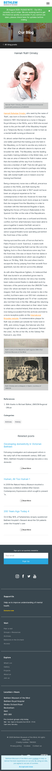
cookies (35, 758)
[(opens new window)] (17, 576)
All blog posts (11, 44)
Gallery (6, 667)
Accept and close (26, 767)
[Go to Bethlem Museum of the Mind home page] (10, 3)
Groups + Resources (12, 632)
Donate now (9, 610)
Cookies (27, 746)
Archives (8, 422)
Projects (7, 670)
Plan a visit (8, 629)
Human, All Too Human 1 (17, 479)
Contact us (37, 746)
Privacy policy (16, 746)
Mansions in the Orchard (14, 640)
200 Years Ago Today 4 (16, 511)
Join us (7, 678)
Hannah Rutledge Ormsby (14, 113)
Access (7, 644)
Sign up (26, 561)
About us (7, 674)
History (18, 422)
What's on (8, 663)
